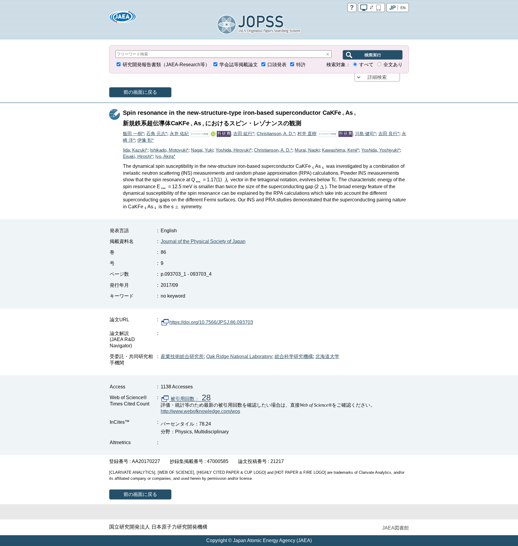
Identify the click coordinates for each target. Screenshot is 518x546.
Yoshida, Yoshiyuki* (380, 150)
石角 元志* (156, 133)
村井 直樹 (307, 133)
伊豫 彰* (145, 140)
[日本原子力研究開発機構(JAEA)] (122, 18)
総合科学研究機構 (294, 356)
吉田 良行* (388, 133)
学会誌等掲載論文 (238, 64)
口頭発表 (277, 64)
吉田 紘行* (243, 133)
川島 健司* (365, 133)
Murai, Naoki (307, 150)
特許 (301, 64)
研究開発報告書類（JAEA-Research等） (166, 64)
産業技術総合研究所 (182, 356)
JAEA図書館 (395, 527)
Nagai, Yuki (202, 150)
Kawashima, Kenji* (340, 150)
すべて (366, 64)
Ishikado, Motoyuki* (169, 150)
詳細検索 (377, 77)
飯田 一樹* (133, 133)
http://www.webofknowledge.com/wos (200, 411)
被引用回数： (190, 399)
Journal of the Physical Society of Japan (203, 241)
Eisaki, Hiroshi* (138, 156)
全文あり (393, 64)
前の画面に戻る (140, 92)
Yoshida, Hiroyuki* (234, 150)
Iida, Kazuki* (135, 150)
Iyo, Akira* (165, 156)
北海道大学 (327, 356)
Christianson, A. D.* (276, 133)
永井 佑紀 (179, 133)
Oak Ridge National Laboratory (239, 356)
